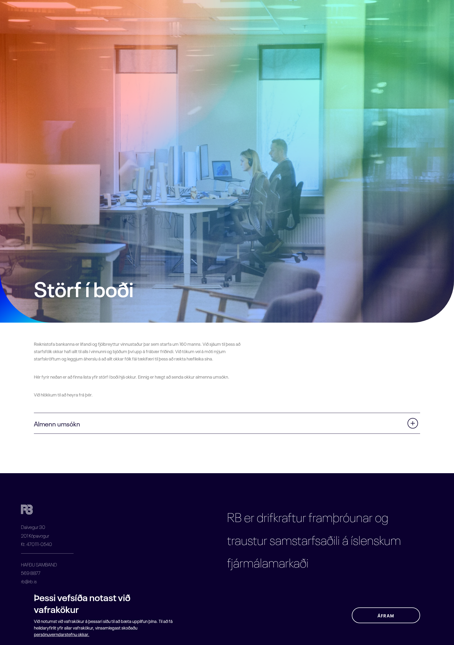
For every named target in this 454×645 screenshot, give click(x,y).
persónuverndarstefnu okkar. (61, 634)
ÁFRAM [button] (386, 615)
